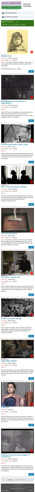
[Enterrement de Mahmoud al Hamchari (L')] (17, 87)
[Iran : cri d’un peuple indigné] (17, 175)
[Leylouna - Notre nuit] (17, 263)
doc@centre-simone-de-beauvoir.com (17, 488)
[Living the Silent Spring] (17, 307)
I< (5, 22)
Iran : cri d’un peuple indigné (13, 187)
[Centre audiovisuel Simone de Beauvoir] (11, 9)
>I (17, 22)
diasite (31, 490)
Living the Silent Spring (11, 318)
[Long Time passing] (17, 349)
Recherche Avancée (11, 17)
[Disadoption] (17, 42)
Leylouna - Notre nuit (10, 277)
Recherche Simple (11, 13)
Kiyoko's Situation (9, 233)
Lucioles (5, 407)
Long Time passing (9, 361)
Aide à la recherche (17, 484)
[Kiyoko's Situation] (17, 220)
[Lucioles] (17, 394)
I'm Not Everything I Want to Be (14, 144)
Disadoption (6, 56)
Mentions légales (5, 490)
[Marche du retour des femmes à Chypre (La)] (17, 441)
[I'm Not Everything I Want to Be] (17, 133)
